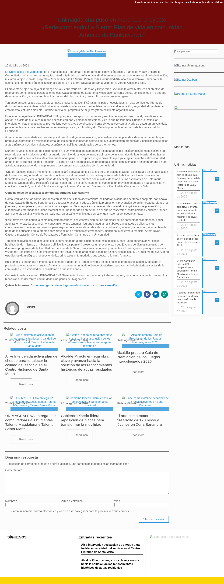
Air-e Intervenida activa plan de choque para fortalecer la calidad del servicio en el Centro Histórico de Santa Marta (31, 365)
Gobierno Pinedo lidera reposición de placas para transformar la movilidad (82, 420)
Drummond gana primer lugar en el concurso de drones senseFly (73, 285)
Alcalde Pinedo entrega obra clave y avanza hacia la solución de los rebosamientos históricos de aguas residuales (110, 564)
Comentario (13, 470)
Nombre (11, 501)
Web (117, 501)
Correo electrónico (72, 501)
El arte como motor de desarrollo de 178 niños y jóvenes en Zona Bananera (139, 420)
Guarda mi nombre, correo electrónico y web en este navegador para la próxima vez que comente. (70, 511)
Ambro (31, 306)
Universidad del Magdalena (26, 71)
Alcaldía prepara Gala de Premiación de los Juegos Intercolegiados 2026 (138, 357)
